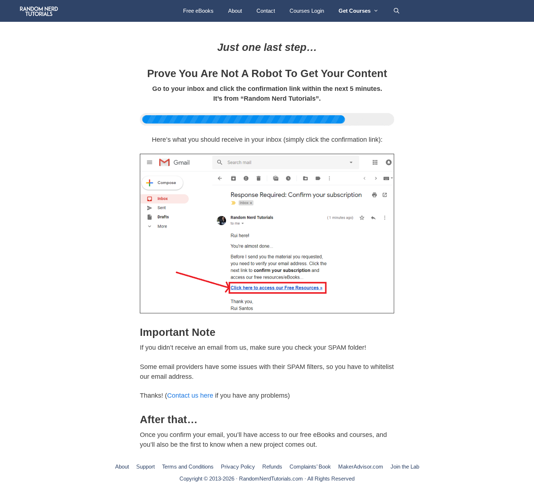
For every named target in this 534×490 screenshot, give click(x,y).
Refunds (272, 466)
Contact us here (190, 395)
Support (145, 466)
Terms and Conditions (188, 466)
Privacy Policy (238, 466)
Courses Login (307, 11)
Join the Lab (405, 466)
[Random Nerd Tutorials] (39, 11)
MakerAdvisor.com (360, 466)
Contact (265, 11)
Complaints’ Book (310, 466)
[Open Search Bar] (396, 11)
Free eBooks (198, 11)
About (235, 11)
